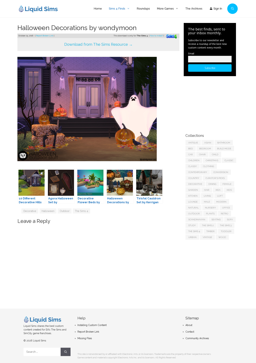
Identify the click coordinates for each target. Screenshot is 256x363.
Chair (202, 154)
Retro (224, 213)
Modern (221, 201)
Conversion (220, 172)
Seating (216, 219)
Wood (222, 237)
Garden (193, 190)
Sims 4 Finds (117, 8)
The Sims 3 (226, 225)
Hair (206, 190)
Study (192, 225)
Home (98, 8)
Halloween (48, 210)
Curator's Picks (215, 178)
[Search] (66, 352)
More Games (165, 8)
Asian (207, 142)
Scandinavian (196, 219)
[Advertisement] (211, 103)
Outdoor (64, 210)
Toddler (226, 231)
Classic (228, 160)
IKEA (218, 190)
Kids (229, 190)
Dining (212, 184)
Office (226, 207)
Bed (190, 148)
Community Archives (197, 338)
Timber (210, 231)
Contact (189, 331)
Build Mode (224, 148)
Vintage (207, 237)
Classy (192, 166)
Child (215, 154)
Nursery (210, 207)
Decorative (30, 210)
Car (190, 154)
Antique (193, 142)
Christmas (212, 160)
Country (193, 178)
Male (207, 201)
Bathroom (223, 142)
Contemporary (197, 172)
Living (207, 196)
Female (227, 184)
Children (193, 160)
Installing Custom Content (92, 325)
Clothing (208, 166)
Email (191, 53)
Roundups (143, 8)
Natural (193, 207)
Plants (210, 213)
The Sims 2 (208, 225)
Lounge (193, 201)
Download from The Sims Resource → (98, 44)
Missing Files (84, 338)
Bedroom (205, 148)
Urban (192, 237)
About (188, 325)
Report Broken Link (45, 36)
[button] (232, 8)
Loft (220, 196)
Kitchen (192, 196)
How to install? (157, 36)
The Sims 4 (81, 210)
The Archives (193, 8)
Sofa (230, 219)
